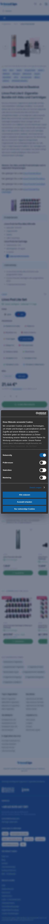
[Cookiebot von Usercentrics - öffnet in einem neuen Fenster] (35, 413)
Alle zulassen (24, 495)
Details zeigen (35, 487)
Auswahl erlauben (24, 502)
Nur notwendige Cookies (24, 509)
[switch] (42, 463)
